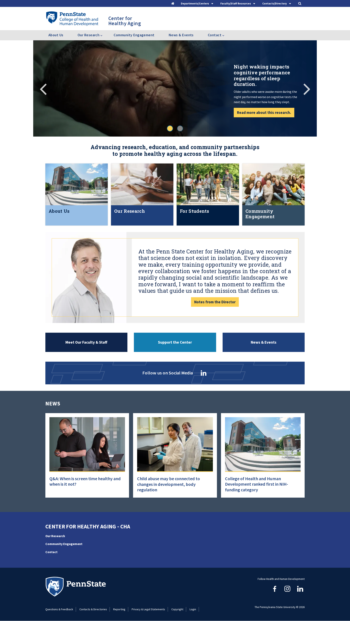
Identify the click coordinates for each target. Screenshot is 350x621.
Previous (43, 88)
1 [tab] (170, 128)
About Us (55, 35)
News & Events (181, 35)
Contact (51, 552)
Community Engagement (134, 35)
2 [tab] (180, 128)
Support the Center (175, 342)
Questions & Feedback (59, 609)
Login (193, 609)
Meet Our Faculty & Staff (86, 342)
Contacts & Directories (93, 609)
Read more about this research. (264, 112)
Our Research (55, 536)
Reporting (119, 609)
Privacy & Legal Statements (148, 609)
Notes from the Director (215, 301)
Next (307, 88)
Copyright (177, 609)
